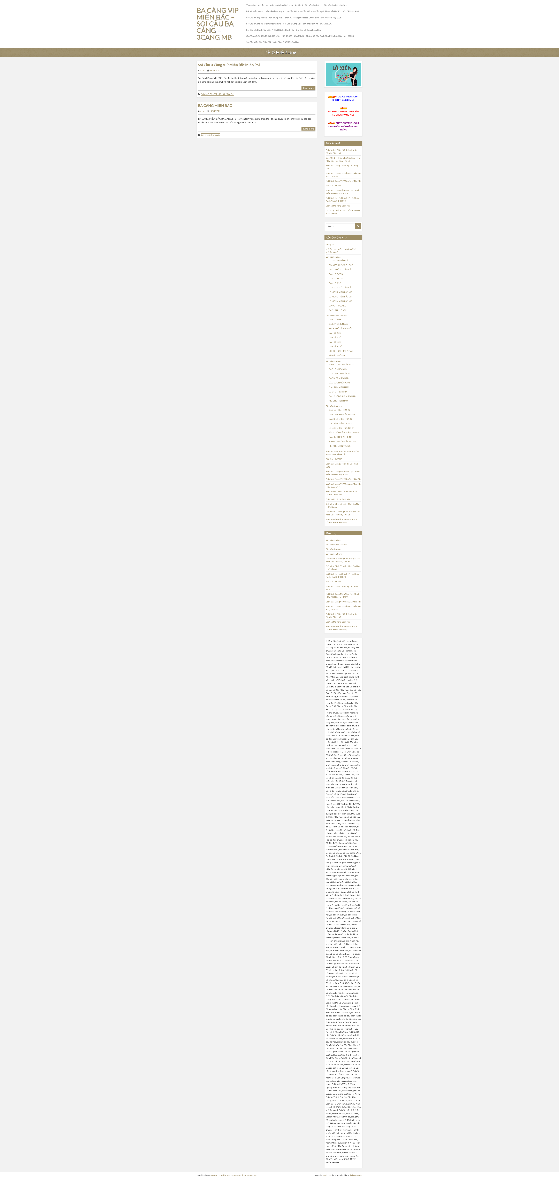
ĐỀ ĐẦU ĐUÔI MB (337, 355)
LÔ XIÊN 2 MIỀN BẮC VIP (340, 292)
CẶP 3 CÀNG (335, 319)
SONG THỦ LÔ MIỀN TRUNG (342, 441)
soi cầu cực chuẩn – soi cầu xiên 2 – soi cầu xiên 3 (280, 5)
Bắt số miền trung (274, 11)
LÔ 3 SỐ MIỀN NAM (338, 391)
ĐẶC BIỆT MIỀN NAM (339, 378)
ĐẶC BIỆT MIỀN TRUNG (340, 419)
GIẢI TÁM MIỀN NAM (339, 387)
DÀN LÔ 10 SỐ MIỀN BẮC (340, 287)
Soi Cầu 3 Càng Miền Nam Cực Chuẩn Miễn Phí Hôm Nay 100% (313, 17)
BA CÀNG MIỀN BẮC (215, 105)
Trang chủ (251, 5)
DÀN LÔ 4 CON (336, 278)
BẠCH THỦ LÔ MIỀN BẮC (340, 269)
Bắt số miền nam (253, 11)
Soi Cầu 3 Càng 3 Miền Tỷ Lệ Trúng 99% (264, 17)
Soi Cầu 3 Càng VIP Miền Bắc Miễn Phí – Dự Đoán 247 (307, 23)
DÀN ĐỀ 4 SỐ (335, 333)
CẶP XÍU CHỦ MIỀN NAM (340, 373)
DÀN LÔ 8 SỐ (335, 283)
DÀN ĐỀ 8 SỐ (335, 342)
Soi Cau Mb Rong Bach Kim (308, 30)
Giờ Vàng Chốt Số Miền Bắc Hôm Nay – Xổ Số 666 (269, 36)
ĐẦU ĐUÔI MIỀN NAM (339, 382)
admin (202, 70)
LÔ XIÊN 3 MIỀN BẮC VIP (340, 296)
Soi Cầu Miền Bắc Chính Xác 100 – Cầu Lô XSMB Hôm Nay (272, 42)
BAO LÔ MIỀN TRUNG (339, 410)
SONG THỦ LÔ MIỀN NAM (341, 364)
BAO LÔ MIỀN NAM (338, 369)
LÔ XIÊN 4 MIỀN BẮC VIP (340, 301)
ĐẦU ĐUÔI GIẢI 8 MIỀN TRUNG (344, 432)
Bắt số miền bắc (312, 5)
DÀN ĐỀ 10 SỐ (335, 346)
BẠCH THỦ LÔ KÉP (338, 310)
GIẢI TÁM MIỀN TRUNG (340, 423)
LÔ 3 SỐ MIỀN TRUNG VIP (341, 428)
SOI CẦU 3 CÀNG (351, 11)
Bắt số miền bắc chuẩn (334, 5)
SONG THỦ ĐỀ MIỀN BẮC (341, 351)
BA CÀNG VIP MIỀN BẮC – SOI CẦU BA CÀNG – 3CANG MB (217, 23)
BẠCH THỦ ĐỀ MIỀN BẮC (341, 328)
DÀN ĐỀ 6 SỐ (335, 337)
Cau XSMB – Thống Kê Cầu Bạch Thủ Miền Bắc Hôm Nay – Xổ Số (324, 36)
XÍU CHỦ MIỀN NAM (338, 400)
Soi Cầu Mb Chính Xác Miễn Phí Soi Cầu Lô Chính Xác (270, 30)
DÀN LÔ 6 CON (336, 274)
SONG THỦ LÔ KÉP (338, 305)
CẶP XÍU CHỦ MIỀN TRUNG (342, 414)
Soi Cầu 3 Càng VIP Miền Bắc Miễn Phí (263, 23)
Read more (308, 87)
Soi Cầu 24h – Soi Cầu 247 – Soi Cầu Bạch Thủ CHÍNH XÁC (313, 11)
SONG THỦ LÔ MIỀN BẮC (341, 265)
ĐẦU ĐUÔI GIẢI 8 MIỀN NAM (342, 396)
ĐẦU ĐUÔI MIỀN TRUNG (340, 437)
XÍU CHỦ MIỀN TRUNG (340, 446)
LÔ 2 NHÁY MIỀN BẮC (339, 260)
